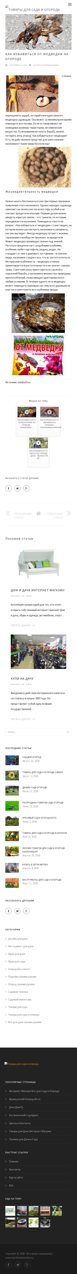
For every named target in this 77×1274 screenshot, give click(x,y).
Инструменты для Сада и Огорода (41, 879)
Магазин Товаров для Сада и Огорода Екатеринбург (43, 850)
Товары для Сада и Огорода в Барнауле (44, 833)
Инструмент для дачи (20, 946)
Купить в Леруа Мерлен (35, 864)
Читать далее (20, 625)
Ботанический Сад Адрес (23, 1115)
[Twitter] (17, 488)
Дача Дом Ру (16, 1107)
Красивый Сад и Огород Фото (39, 817)
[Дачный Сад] (10, 1222)
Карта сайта (16, 1177)
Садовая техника (18, 991)
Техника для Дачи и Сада (23, 1139)
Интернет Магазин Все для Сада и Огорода (34, 1091)
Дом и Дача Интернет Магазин (37, 590)
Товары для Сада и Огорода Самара (42, 772)
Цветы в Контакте (20, 1123)
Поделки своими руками (22, 976)
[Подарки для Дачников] (33, 1222)
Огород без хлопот (19, 969)
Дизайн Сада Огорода (34, 787)
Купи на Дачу (22, 678)
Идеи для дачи (16, 954)
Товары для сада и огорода (23, 1014)
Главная (13, 1161)
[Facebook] (8, 488)
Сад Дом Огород (31, 757)
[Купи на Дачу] (38, 651)
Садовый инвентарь (20, 999)
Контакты (14, 1169)
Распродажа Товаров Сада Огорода (42, 802)
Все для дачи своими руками (24, 1022)
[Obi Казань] (45, 1211)
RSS (11, 1185)
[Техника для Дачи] (57, 1211)
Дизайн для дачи (18, 938)
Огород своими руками (46, 65)
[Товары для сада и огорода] (32, 7)
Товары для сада (17, 1007)
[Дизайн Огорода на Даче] (33, 1211)
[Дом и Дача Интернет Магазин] (38, 563)
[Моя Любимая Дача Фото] (22, 1222)
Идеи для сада (16, 961)
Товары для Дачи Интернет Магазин (30, 1131)
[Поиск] (67, 731)
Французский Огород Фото (24, 1099)
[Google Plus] (26, 488)
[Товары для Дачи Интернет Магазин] (45, 1222)
